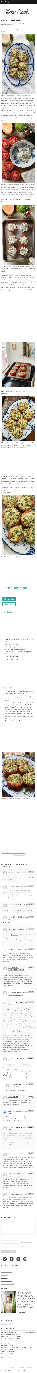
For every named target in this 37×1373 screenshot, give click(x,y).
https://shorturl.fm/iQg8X (15, 995)
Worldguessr (14, 949)
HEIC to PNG (13, 1058)
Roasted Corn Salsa (19, 855)
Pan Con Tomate (7, 1345)
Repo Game (14, 935)
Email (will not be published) (26, 1242)
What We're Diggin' (7, 1283)
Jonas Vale (13, 1097)
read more (30, 1307)
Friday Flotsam (6, 1269)
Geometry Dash (15, 917)
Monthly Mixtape (6, 1281)
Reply (30, 871)
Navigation (8, 2)
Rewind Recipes (6, 1272)
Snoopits (4, 1278)
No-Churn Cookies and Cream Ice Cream (16, 1347)
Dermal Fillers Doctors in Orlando (13, 1120)
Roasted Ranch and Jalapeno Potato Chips (14, 853)
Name (21, 1238)
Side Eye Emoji (14, 904)
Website (21, 1246)
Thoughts (4, 1275)
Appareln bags (15, 1002)
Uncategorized (7, 24)
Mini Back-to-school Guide (11, 1336)
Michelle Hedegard (18, 1370)
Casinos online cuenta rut (25, 1167)
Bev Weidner (8, 23)
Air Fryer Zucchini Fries (10, 1338)
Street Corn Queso (8, 1351)
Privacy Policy (6, 1357)
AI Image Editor (15, 1127)
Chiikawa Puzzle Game (21, 1084)
